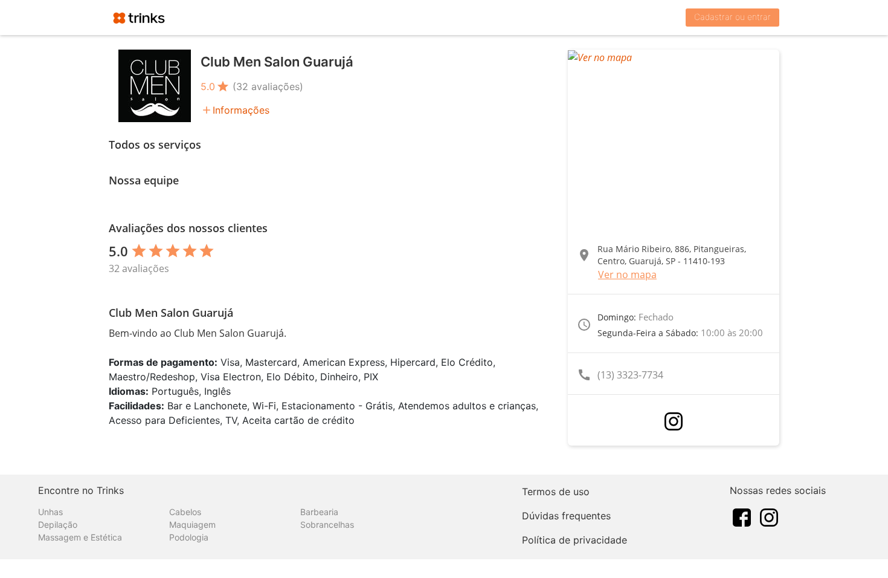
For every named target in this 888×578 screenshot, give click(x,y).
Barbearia (319, 512)
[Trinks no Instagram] (769, 516)
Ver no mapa (627, 274)
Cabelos (185, 512)
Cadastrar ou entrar (732, 16)
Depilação (57, 524)
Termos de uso (556, 491)
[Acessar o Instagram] (673, 421)
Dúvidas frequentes (566, 516)
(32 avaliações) (268, 86)
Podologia (188, 537)
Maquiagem (192, 524)
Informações (241, 110)
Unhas (50, 512)
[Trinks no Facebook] (742, 516)
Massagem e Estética (80, 537)
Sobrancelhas (327, 524)
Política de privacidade (574, 540)
